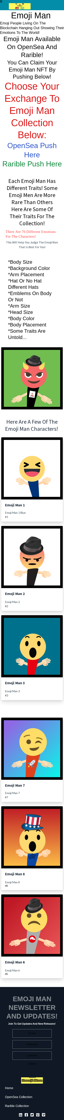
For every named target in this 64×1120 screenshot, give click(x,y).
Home (9, 1088)
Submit (32, 1063)
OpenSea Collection (18, 1097)
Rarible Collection (17, 1106)
